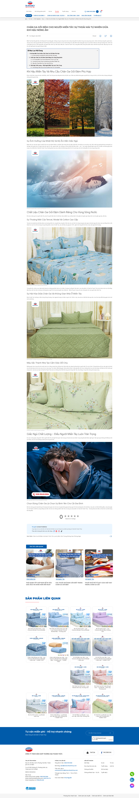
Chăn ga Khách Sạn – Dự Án (91, 774)
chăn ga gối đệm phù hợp (39, 42)
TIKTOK (92, 754)
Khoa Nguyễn (68, 779)
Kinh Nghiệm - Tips (39, 19)
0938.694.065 (40, 782)
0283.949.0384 (91, 11)
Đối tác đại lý (104, 771)
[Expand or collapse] (97, 50)
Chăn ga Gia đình (39, 15)
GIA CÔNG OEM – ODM (73, 15)
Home (29, 15)
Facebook (107, 754)
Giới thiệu (29, 11)
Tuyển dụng (65, 11)
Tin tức (57, 11)
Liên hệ (74, 11)
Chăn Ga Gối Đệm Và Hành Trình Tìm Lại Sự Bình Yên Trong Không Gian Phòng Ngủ (57, 536)
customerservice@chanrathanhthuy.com (66, 772)
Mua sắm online (86, 15)
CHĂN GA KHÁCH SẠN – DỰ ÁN (55, 15)
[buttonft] (110, 734)
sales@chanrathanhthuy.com (68, 767)
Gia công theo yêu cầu (90, 768)
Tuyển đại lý (97, 15)
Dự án (50, 11)
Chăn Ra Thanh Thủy (70, 44)
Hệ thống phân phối (40, 11)
